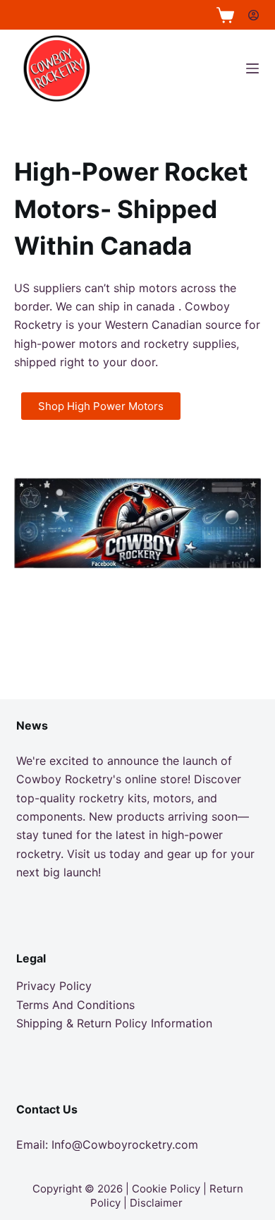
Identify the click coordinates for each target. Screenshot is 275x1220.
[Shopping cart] (225, 15)
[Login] (253, 15)
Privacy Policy (54, 986)
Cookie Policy (166, 1188)
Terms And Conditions (75, 1005)
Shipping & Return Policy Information (114, 1023)
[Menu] (252, 68)
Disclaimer (156, 1202)
